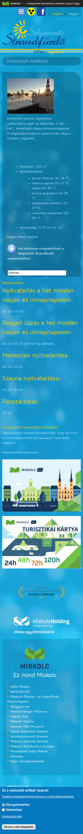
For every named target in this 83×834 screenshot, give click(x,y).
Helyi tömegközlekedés (27, 761)
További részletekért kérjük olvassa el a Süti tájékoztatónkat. (38, 796)
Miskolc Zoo (19, 716)
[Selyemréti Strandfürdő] (34, 52)
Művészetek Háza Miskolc (29, 751)
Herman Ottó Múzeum (27, 726)
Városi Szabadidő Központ (29, 731)
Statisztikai (14, 809)
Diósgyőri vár (20, 706)
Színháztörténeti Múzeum (29, 736)
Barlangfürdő (19, 691)
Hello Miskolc (20, 686)
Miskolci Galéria (22, 721)
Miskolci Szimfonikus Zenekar (32, 746)
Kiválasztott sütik (12, 816)
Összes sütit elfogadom (19, 826)
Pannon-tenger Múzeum (28, 711)
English (57, 13)
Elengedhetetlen (18, 804)
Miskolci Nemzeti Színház (29, 741)
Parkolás (16, 756)
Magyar (73, 13)
